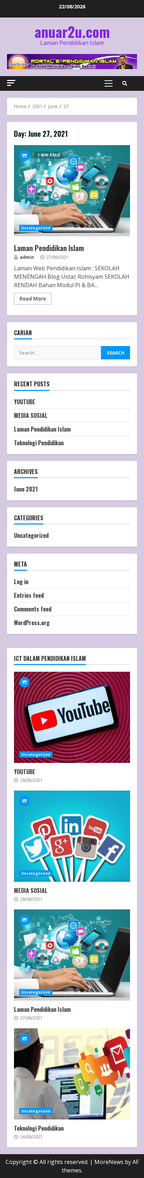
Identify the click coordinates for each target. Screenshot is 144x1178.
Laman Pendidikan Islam (72, 190)
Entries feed (29, 595)
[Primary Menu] (108, 83)
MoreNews (108, 1162)
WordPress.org (32, 622)
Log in (21, 581)
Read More (33, 298)
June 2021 (26, 489)
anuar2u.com (72, 31)
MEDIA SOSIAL (31, 415)
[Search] (124, 83)
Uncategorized (35, 227)
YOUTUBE (24, 402)
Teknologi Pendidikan (39, 443)
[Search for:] (57, 352)
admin (26, 257)
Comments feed (32, 609)
